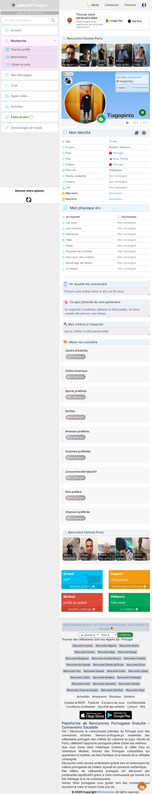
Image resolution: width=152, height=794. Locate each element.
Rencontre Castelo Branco (106, 658)
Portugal (118, 152)
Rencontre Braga (127, 651)
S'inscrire (130, 5)
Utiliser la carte (20, 64)
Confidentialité (136, 702)
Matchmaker (19, 57)
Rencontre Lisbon (80, 677)
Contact (132, 706)
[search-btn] (52, 20)
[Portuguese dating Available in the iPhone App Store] (93, 712)
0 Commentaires (137, 87)
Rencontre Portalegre (129, 677)
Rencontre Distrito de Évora (108, 664)
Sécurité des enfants (111, 706)
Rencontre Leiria (116, 671)
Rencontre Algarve (106, 645)
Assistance (142, 786)
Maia (116, 158)
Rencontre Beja (106, 651)
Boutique (115, 696)
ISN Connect (105, 792)
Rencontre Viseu (135, 690)
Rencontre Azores (85, 651)
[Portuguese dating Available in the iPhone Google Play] (119, 712)
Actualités (83, 696)
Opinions (129, 696)
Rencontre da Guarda (78, 664)
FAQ (142, 706)
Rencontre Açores (83, 645)
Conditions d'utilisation (80, 706)
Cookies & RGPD (74, 702)
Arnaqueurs (99, 696)
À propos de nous (113, 702)
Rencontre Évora (136, 664)
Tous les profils (20, 49)
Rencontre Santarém (104, 683)
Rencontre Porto (81, 683)
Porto (124, 159)
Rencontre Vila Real (112, 690)
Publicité (93, 702)
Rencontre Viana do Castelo (82, 690)
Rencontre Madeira (103, 677)
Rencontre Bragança (77, 658)
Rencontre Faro (72, 671)
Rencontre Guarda (94, 671)
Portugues (32, 5)
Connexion (111, 5)
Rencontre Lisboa (138, 671)
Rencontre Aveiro (129, 645)
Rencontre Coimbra (134, 658)
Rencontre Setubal (129, 683)
